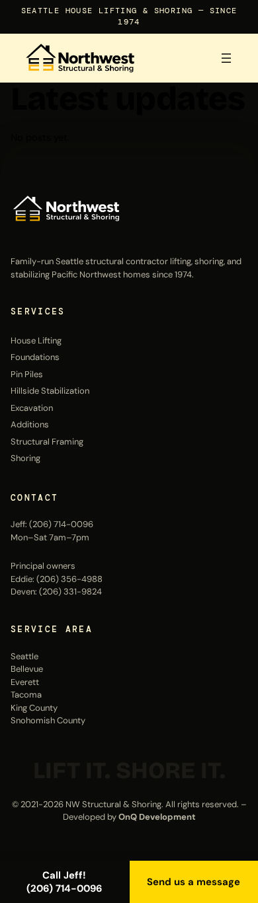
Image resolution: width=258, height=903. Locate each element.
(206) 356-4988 (69, 579)
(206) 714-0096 (61, 524)
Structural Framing (47, 441)
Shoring (25, 458)
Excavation (32, 408)
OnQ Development (157, 816)
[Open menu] (226, 58)
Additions (30, 424)
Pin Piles (27, 374)
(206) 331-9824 (70, 591)
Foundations (35, 357)
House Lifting (36, 340)
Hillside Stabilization (50, 390)
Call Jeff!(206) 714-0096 (64, 882)
